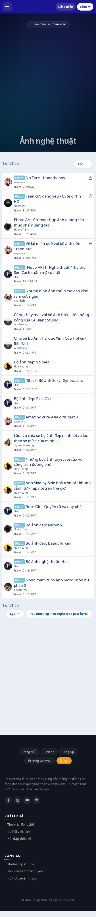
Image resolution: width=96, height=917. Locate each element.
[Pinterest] (36, 800)
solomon (19, 206)
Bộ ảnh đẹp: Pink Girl (32, 398)
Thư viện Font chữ (20, 824)
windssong (20, 324)
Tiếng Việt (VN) (41, 761)
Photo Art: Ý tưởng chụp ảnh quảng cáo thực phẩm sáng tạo (49, 222)
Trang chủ (28, 752)
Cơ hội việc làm (18, 831)
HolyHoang (21, 366)
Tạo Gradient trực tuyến (25, 871)
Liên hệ (49, 752)
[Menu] (7, 6)
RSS (65, 761)
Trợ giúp (68, 752)
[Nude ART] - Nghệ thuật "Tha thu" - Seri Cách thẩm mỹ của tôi (51, 270)
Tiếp (15, 163)
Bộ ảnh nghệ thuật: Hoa (47, 561)
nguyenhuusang (24, 445)
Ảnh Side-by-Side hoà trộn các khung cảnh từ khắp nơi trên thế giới (52, 485)
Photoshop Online (20, 864)
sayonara (19, 182)
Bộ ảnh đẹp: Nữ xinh (44, 525)
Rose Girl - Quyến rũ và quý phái (54, 506)
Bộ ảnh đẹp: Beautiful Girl (48, 543)
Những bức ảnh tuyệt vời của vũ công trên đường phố (48, 462)
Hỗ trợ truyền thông (22, 878)
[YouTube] (27, 800)
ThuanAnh (20, 590)
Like (16, 277)
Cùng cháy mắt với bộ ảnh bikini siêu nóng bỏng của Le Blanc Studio (51, 317)
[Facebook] (8, 800)
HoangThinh (21, 229)
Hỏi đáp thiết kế (19, 838)
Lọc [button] (80, 164)
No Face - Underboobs (45, 177)
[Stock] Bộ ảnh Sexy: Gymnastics (54, 380)
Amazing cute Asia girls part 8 (52, 417)
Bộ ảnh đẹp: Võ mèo (32, 362)
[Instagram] (17, 800)
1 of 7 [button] (7, 163)
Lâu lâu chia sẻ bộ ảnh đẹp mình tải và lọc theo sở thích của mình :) (51, 438)
